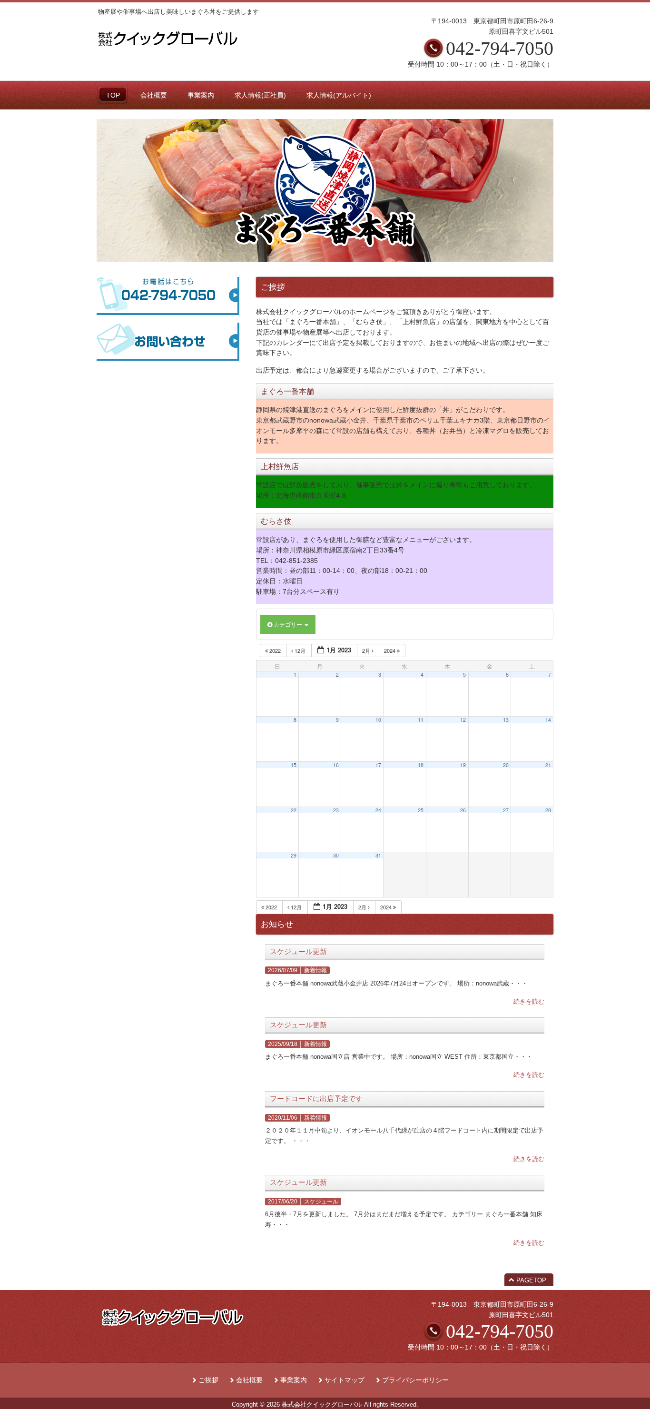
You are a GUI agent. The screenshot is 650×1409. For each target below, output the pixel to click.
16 (336, 765)
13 (506, 719)
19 (463, 765)
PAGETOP (531, 1280)
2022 (275, 650)
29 (293, 855)
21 (548, 765)
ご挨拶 (208, 1380)
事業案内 (293, 1380)
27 (506, 810)
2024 (390, 650)
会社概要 (249, 1380)
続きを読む (528, 1001)
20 (506, 765)
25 (420, 810)
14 (548, 719)
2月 (367, 650)
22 (293, 810)
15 (293, 765)
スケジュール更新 (298, 952)
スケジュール (321, 1201)
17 (378, 765)
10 (378, 719)
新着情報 (315, 970)
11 (420, 719)
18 (420, 765)
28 (548, 810)
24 (378, 810)
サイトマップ (344, 1380)
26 (463, 810)
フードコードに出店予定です (316, 1099)
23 (336, 810)
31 (378, 855)
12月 (300, 650)
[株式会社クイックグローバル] (168, 48)
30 (336, 855)
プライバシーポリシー (415, 1380)
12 (463, 719)
